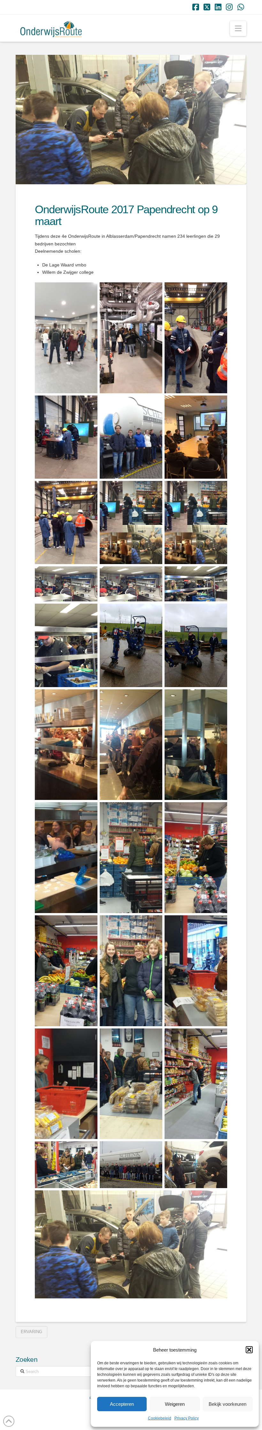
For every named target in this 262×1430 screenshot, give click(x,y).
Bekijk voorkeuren (227, 1404)
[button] (249, 1350)
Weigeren (175, 1404)
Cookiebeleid (159, 1418)
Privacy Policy (186, 1418)
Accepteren (122, 1404)
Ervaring (31, 1331)
